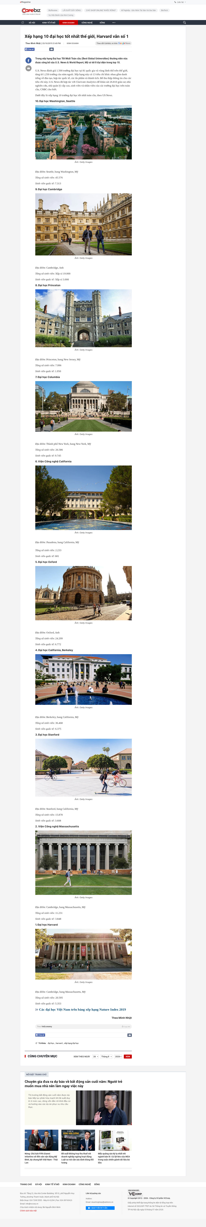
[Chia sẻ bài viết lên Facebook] (28, 60)
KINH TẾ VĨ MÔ (48, 23)
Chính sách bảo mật (28, 1211)
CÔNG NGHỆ (87, 23)
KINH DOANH (68, 23)
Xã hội (38, 1184)
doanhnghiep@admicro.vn (102, 1202)
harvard (59, 1043)
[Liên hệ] (51, 49)
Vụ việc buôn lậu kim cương (61, 15)
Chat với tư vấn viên (99, 1208)
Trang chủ (26, 1184)
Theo (83, 1027)
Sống (97, 1184)
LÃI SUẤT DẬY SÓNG (72, 10)
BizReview (53, 10)
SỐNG (102, 23)
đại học (51, 1043)
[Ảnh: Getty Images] (83, 132)
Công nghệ (85, 1184)
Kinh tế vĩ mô (52, 1184)
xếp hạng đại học (71, 1043)
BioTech (164, 10)
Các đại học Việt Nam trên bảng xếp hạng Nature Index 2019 (82, 1009)
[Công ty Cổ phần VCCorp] (135, 1193)
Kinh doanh (73, 43)
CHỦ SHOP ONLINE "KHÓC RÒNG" (101, 10)
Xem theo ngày (82, 1056)
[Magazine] (25, 2)
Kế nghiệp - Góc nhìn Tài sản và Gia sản (138, 10)
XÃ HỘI (32, 23)
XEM (128, 1056)
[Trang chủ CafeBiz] (22, 22)
